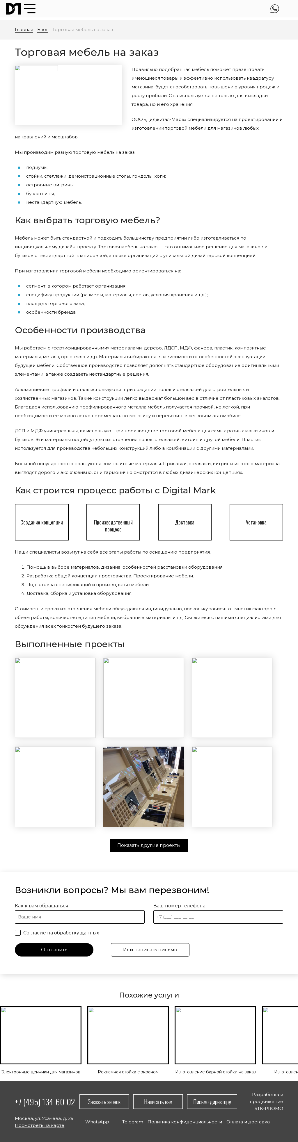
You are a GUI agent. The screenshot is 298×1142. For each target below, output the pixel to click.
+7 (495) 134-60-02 (45, 1101)
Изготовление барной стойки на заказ (215, 1072)
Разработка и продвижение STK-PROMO (266, 1101)
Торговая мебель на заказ (128, 246)
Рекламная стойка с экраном (128, 1072)
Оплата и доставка (248, 1122)
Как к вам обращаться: (42, 906)
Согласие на (60, 933)
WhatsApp (274, 8)
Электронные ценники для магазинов (40, 1072)
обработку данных (76, 933)
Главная (24, 29)
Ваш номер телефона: (179, 906)
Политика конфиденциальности (185, 1122)
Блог (42, 29)
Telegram (287, 8)
